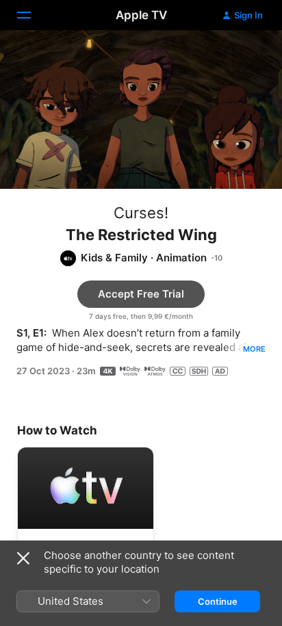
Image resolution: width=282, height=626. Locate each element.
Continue (218, 601)
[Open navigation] (32, 15)
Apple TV (141, 15)
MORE (254, 349)
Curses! (141, 213)
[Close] (23, 558)
